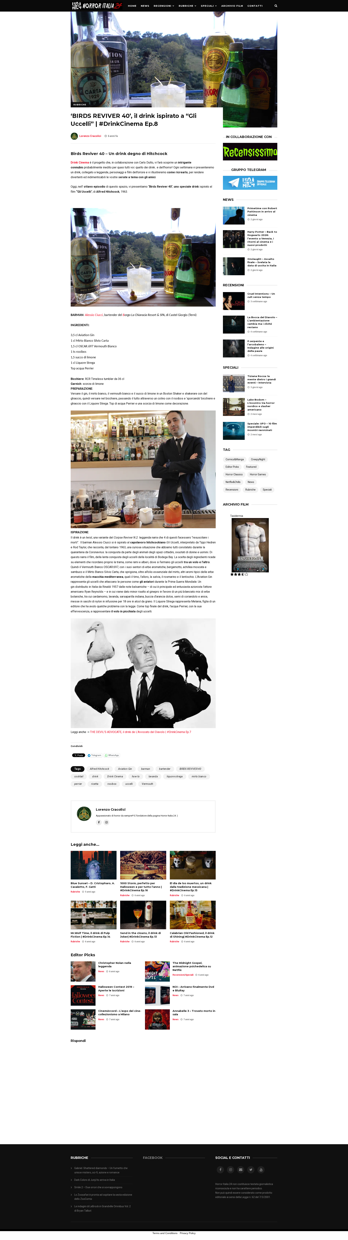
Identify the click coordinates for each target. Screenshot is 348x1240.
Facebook (153, 1158)
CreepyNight (258, 459)
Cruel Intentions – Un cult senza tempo (261, 295)
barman (145, 768)
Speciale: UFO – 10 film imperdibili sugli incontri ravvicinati (262, 427)
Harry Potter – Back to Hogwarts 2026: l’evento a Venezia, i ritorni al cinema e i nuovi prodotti (262, 238)
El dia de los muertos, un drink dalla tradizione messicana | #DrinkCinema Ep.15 (191, 887)
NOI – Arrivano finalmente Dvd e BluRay (193, 988)
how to (136, 776)
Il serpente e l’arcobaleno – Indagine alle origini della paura (260, 346)
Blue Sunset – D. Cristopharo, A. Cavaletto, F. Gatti (93, 885)
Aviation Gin (125, 768)
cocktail (78, 776)
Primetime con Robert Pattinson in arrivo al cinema (262, 211)
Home (132, 5)
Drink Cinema (115, 776)
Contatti (255, 5)
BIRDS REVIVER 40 (190, 768)
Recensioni (162, 5)
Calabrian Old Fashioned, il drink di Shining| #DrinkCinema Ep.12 (192, 934)
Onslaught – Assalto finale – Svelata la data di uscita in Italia (261, 262)
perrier (78, 783)
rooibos (112, 783)
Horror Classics (234, 474)
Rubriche (186, 5)
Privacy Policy (188, 1233)
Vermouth (147, 783)
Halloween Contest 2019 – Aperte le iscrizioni (116, 988)
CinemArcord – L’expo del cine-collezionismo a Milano (119, 1012)
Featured (251, 466)
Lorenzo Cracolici (90, 136)
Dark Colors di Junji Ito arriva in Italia (94, 1179)
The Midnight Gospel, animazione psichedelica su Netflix (192, 966)
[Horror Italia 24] (97, 10)
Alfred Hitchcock (99, 768)
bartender (165, 768)
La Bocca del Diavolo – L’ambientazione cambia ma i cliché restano (262, 322)
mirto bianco (199, 776)
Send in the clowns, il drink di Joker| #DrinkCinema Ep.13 (140, 934)
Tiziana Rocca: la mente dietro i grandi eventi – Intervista (261, 379)
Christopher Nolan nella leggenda (114, 964)
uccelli (129, 783)
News (145, 5)
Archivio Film (232, 5)
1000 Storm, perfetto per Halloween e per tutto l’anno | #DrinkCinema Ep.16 (141, 887)
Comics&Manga (235, 459)
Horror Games (258, 474)
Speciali (207, 5)
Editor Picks (232, 466)
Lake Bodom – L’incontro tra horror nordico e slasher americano (261, 404)
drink (95, 776)
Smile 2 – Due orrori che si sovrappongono (98, 1187)
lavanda (153, 776)
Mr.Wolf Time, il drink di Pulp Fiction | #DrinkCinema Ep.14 (90, 934)
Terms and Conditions (164, 1233)
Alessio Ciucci (94, 315)
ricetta (94, 783)
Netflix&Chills (233, 482)
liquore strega (175, 776)
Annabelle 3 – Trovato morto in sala (194, 1012)
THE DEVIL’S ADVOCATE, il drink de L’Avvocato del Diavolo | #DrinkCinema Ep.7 (140, 732)
